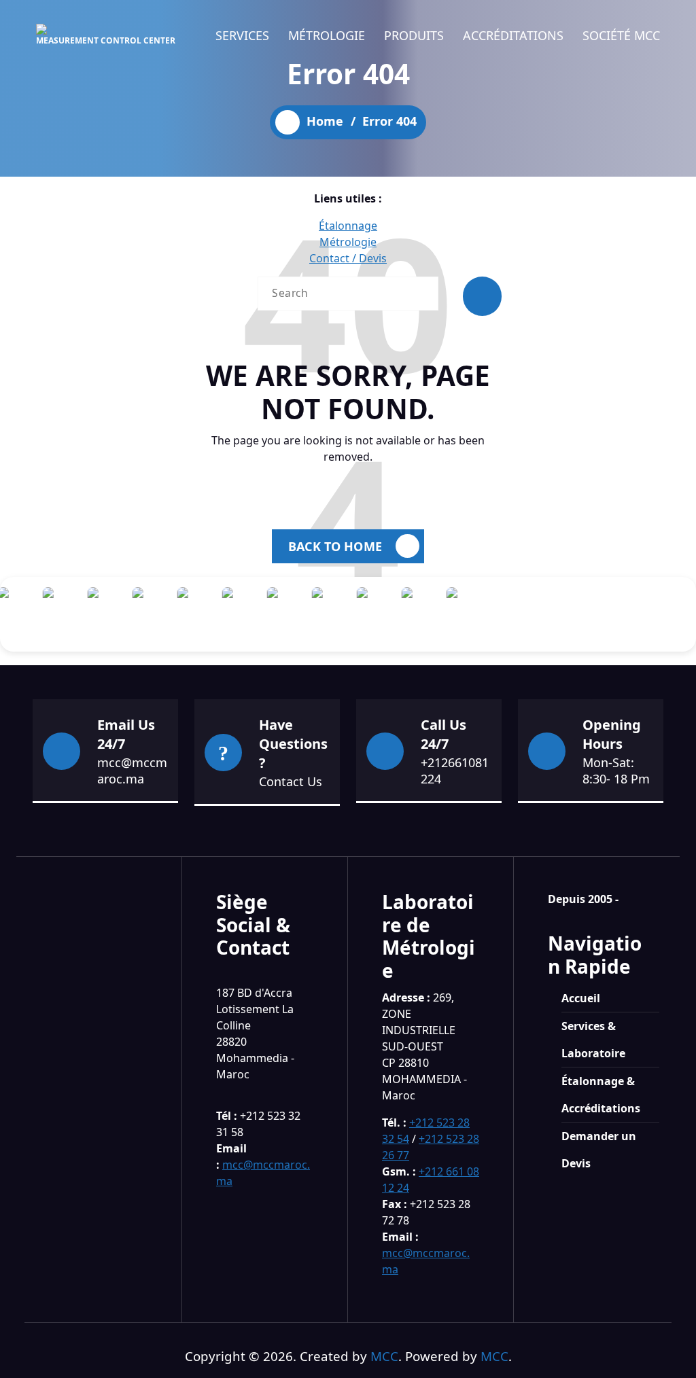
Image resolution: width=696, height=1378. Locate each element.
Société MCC (621, 35)
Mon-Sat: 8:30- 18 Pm (616, 770)
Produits (414, 35)
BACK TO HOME (335, 546)
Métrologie (326, 35)
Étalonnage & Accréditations (600, 1095)
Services (242, 35)
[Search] (482, 296)
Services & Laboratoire (593, 1040)
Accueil (580, 998)
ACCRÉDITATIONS (513, 35)
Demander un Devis (598, 1150)
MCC (384, 1355)
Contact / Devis (348, 258)
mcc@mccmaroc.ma (132, 770)
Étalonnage (348, 225)
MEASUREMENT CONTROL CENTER (105, 40)
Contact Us (290, 781)
